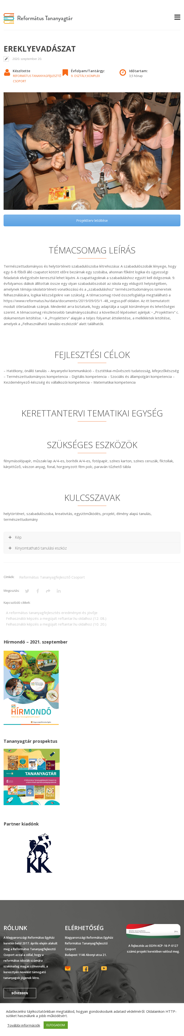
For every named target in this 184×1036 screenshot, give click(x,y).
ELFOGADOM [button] (55, 1025)
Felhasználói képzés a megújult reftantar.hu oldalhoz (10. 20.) (56, 624)
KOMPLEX (93, 76)
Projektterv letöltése (92, 220)
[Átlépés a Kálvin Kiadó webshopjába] (39, 873)
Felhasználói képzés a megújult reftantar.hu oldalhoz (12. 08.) (56, 618)
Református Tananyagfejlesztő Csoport (52, 577)
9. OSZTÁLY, (79, 76)
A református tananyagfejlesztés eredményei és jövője (52, 612)
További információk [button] (23, 1025)
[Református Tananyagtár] (38, 20)
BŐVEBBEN (20, 993)
